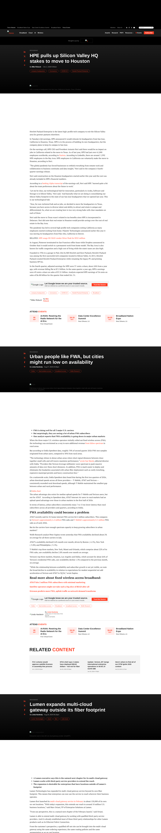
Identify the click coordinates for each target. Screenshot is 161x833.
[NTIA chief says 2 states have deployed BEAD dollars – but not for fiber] (70, 658)
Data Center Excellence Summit (40, 27)
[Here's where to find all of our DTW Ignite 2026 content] (125, 658)
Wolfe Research (75, 371)
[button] (25, 65)
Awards (107, 33)
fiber (56, 719)
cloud (49, 719)
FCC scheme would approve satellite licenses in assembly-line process (42, 664)
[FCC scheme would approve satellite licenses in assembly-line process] (42, 658)
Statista (62, 155)
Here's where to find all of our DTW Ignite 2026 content (125, 664)
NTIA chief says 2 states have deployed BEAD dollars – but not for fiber (70, 664)
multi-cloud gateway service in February (66, 801)
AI (35, 33)
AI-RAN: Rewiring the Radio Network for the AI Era (50, 318)
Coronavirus (53, 71)
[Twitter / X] (131, 27)
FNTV (121, 33)
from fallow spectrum (94, 443)
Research (115, 33)
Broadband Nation (56, 27)
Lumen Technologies (37, 719)
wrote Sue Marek (87, 461)
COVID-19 (64, 71)
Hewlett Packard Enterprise (80, 71)
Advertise (112, 27)
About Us (119, 27)
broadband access (60, 371)
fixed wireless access (45, 371)
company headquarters (38, 71)
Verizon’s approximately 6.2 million (46, 520)
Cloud (31, 33)
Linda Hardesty (52, 612)
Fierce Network (11, 27)
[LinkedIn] (126, 27)
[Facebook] (129, 27)
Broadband (23, 33)
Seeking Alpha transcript (52, 183)
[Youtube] (134, 27)
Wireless (40, 33)
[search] (152, 27)
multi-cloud (65, 719)
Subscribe (149, 33)
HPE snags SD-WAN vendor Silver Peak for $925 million (62, 238)
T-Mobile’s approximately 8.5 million (89, 520)
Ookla (33, 371)
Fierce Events (66, 27)
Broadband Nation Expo (23, 27)
